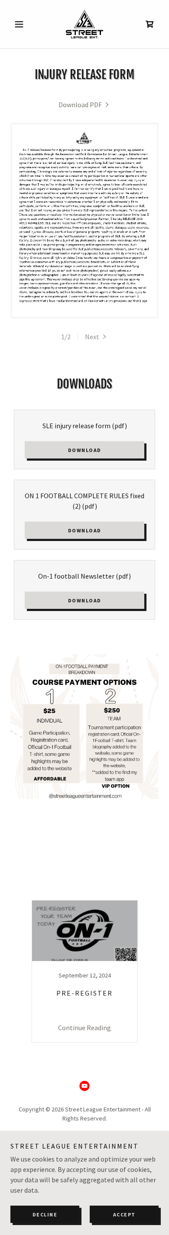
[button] (21, 24)
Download (84, 450)
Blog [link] (104, 889)
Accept (124, 1214)
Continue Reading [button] (84, 1027)
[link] (84, 24)
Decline (45, 1214)
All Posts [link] (72, 889)
